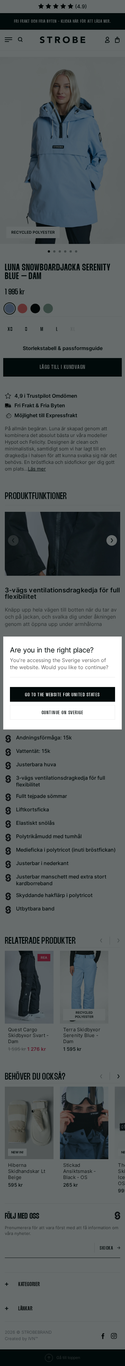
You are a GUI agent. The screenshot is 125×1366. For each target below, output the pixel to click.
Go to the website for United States (62, 694)
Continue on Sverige (63, 712)
